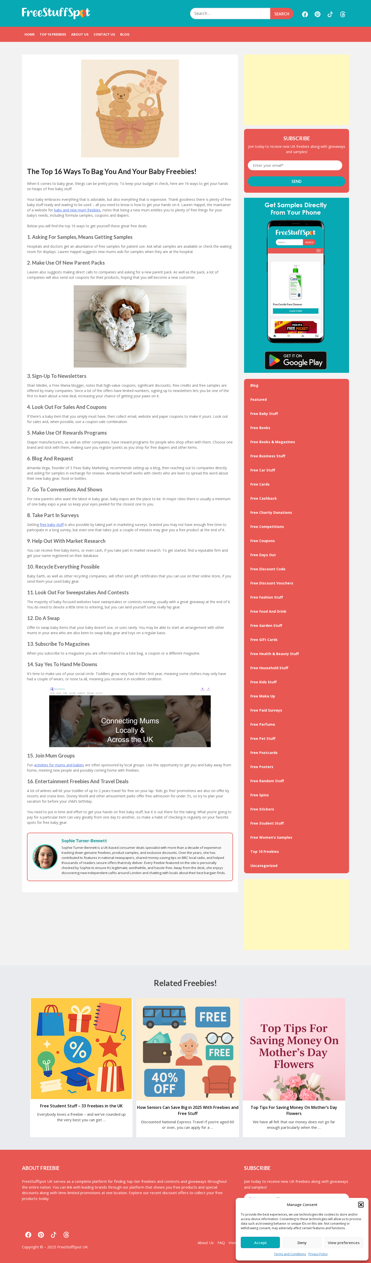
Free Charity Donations (271, 512)
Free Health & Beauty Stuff (274, 653)
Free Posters (261, 766)
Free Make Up (262, 696)
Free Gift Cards (264, 639)
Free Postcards (264, 752)
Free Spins (259, 795)
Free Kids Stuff (263, 682)
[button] (360, 1204)
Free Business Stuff (267, 456)
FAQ (221, 1242)
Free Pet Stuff (262, 738)
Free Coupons (262, 540)
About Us (80, 34)
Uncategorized (263, 865)
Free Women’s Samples (271, 837)
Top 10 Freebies (53, 34)
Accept (260, 1242)
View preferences (344, 1242)
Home (29, 34)
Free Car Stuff (262, 470)
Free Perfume (262, 724)
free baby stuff (52, 524)
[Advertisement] (296, 89)
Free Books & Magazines (272, 441)
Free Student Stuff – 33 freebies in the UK (81, 1106)
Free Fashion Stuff (266, 597)
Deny (302, 1242)
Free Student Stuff (267, 823)
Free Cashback (263, 498)
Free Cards (260, 484)
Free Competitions (267, 526)
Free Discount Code (267, 569)
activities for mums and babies (59, 765)
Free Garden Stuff (266, 625)
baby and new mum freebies (77, 210)
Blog (124, 34)
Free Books (260, 427)
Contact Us (104, 34)
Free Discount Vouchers (271, 583)
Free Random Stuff (267, 780)
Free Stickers (262, 809)
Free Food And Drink (268, 611)
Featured (258, 399)
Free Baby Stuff (264, 413)
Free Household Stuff (269, 667)
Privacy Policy (318, 1254)
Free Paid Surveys (266, 710)
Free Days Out (263, 554)
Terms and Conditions (290, 1254)
